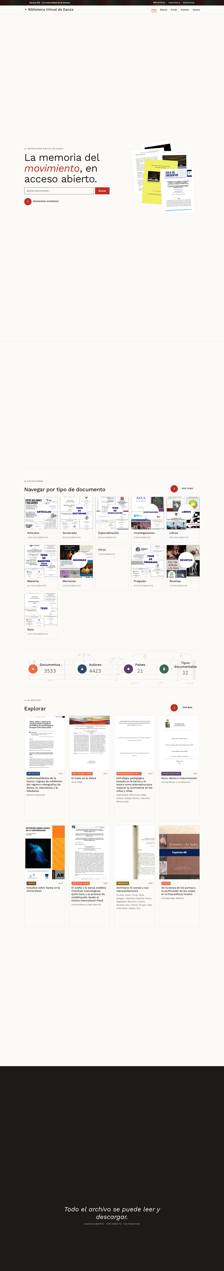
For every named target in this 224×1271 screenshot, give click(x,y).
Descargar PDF (35, 817)
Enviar (174, 10)
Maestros (188, 3)
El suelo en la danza (83, 778)
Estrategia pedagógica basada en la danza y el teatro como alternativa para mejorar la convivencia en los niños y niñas (134, 784)
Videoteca (174, 3)
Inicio (153, 10)
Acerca (196, 10)
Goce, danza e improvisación (179, 778)
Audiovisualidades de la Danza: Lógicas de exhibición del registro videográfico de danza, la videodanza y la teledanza (44, 784)
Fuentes (185, 10)
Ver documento (35, 810)
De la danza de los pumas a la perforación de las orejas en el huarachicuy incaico (178, 891)
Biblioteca (159, 3)
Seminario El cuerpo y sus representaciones (132, 889)
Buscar (163, 10)
